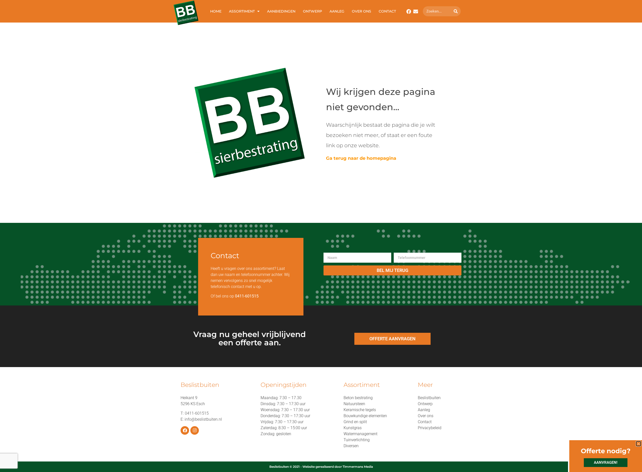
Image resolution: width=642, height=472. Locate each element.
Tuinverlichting (357, 439)
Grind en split (355, 421)
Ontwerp (312, 11)
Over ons (361, 11)
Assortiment (242, 11)
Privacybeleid (429, 427)
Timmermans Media (358, 466)
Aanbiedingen (281, 11)
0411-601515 (197, 413)
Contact (387, 11)
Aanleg (337, 11)
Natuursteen (354, 403)
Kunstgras (353, 427)
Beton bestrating (358, 397)
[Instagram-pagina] (194, 430)
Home (215, 11)
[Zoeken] (456, 11)
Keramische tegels (360, 409)
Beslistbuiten (429, 397)
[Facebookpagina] (408, 11)
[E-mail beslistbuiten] (415, 11)
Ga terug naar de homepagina (361, 158)
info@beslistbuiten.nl (203, 419)
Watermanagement (360, 433)
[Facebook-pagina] (185, 430)
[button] (638, 444)
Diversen (351, 445)
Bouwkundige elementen (365, 415)
